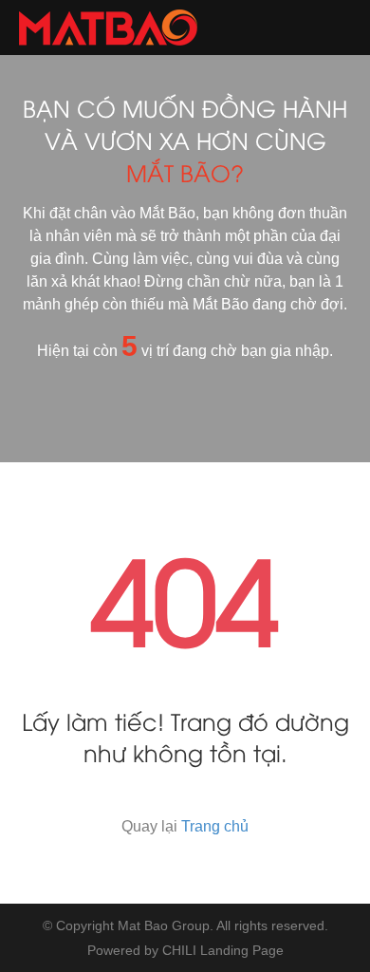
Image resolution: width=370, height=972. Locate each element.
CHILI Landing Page (223, 950)
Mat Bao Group (164, 925)
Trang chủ (215, 826)
